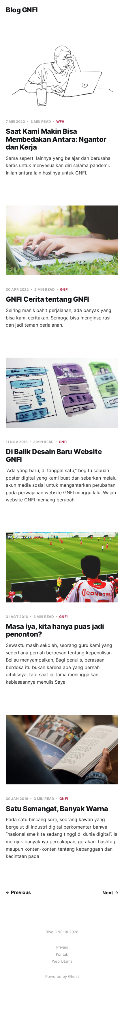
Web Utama (62, 961)
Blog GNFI (22, 10)
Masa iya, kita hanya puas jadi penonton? (55, 630)
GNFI (64, 289)
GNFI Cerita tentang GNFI (47, 299)
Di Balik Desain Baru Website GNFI (54, 455)
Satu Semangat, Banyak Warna (57, 808)
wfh (60, 121)
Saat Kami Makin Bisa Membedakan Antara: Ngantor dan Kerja (56, 139)
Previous (21, 892)
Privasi (62, 947)
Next (107, 892)
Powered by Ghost (62, 976)
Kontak (62, 954)
